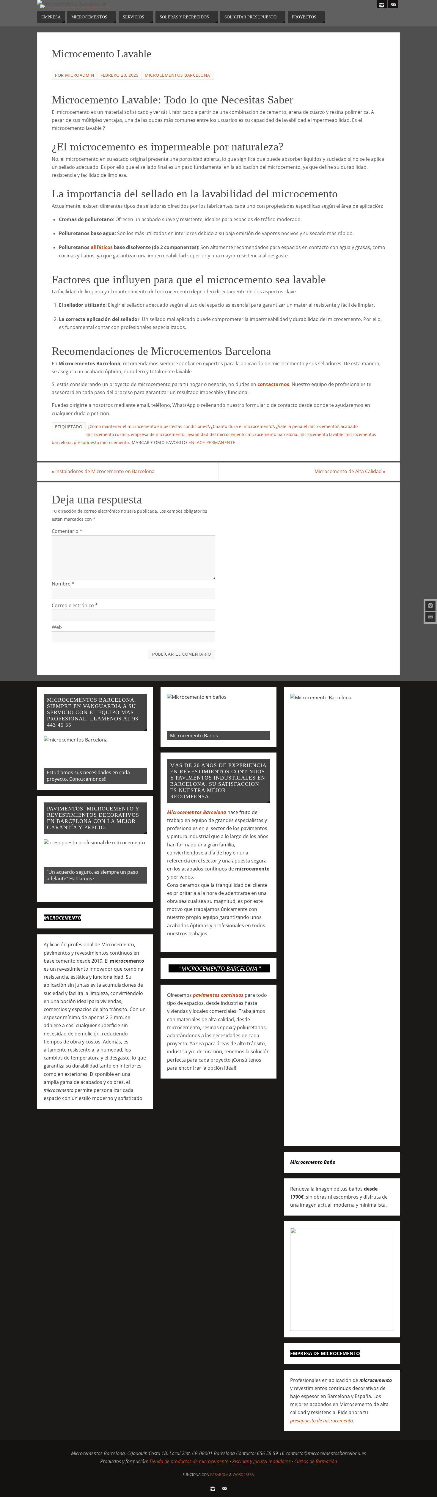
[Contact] (430, 617)
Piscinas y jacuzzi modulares (261, 1461)
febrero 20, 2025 (119, 75)
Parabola (219, 1474)
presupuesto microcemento (101, 442)
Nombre (63, 583)
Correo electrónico (75, 605)
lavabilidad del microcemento (216, 434)
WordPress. (244, 1474)
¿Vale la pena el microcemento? (307, 426)
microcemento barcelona (272, 434)
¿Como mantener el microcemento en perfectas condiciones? (148, 426)
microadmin (79, 75)
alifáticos (102, 247)
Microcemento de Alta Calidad (350, 471)
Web (57, 627)
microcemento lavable (321, 434)
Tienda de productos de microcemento (189, 1461)
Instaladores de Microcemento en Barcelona (103, 471)
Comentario (67, 531)
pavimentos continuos (218, 995)
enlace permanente (211, 442)
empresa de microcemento (157, 434)
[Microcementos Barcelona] (430, 606)
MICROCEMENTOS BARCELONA (177, 75)
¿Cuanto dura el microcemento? (242, 426)
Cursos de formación (315, 1461)
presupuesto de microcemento (321, 1420)
